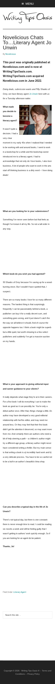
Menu (30, 3)
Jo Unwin (33, 94)
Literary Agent (19, 592)
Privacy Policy (33, 674)
